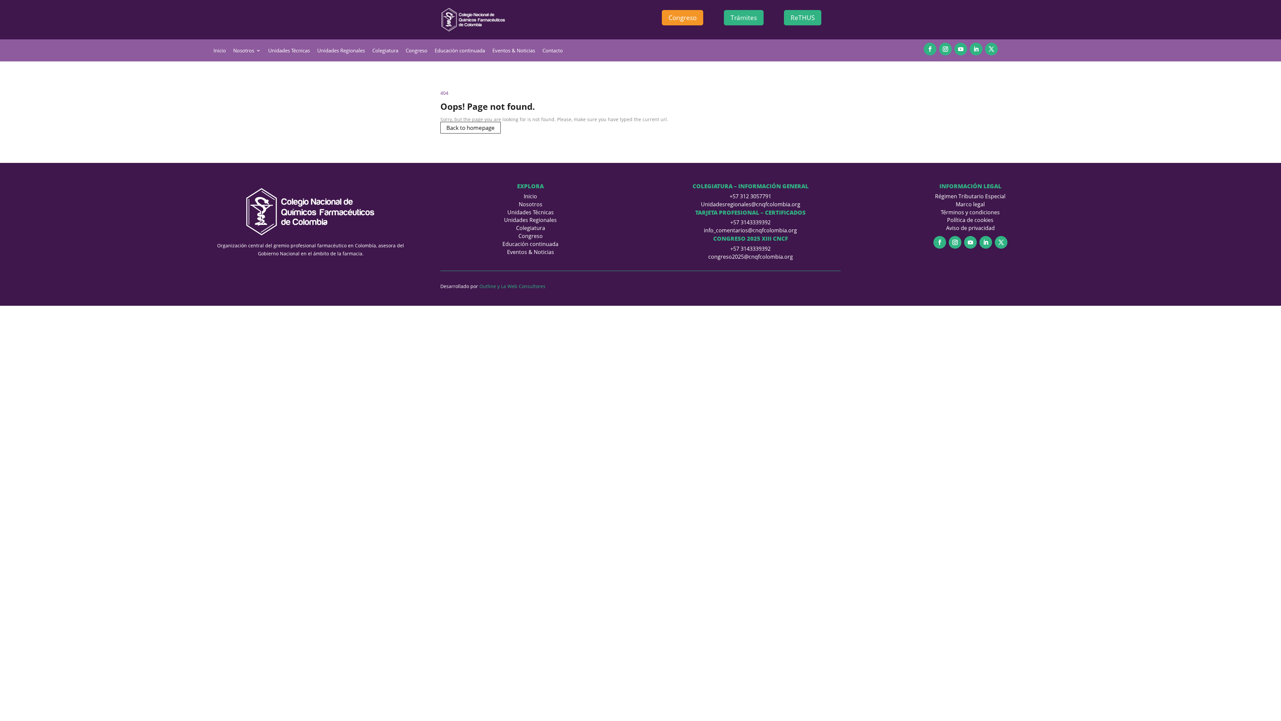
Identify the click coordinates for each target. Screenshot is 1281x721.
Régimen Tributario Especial (970, 196)
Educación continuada (460, 51)
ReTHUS (803, 17)
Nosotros (243, 51)
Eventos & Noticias (513, 51)
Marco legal (970, 204)
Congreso (683, 17)
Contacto (552, 51)
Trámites (744, 17)
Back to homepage (470, 128)
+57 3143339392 (750, 222)
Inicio (220, 51)
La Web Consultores (523, 286)
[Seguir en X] (991, 49)
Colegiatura (385, 51)
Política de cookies (970, 220)
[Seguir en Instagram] (945, 49)
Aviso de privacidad (970, 228)
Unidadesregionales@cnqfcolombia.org (750, 204)
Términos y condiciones (970, 212)
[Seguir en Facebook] (930, 49)
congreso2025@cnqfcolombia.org (750, 256)
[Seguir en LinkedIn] (976, 49)
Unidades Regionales (341, 51)
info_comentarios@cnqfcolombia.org (750, 230)
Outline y (489, 286)
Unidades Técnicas (289, 51)
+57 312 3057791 (750, 196)
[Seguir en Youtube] (960, 49)
